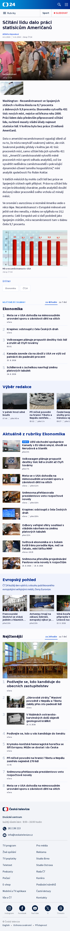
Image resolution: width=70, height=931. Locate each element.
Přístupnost (41, 925)
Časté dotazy (43, 891)
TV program (9, 845)
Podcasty (8, 871)
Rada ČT (40, 871)
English (6, 925)
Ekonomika (10, 288)
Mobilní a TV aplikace (14, 891)
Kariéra (40, 878)
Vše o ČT (7, 897)
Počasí (6, 878)
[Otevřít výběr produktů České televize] (66, 4)
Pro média (42, 845)
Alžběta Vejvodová (11, 34)
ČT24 (25, 288)
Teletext (7, 865)
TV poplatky (9, 858)
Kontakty (41, 897)
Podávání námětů (46, 884)
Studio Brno (42, 858)
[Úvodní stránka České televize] (16, 809)
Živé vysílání (9, 852)
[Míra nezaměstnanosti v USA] (35, 248)
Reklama (41, 852)
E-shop (7, 884)
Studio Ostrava (44, 865)
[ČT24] (9, 5)
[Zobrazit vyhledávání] (59, 4)
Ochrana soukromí (22, 925)
